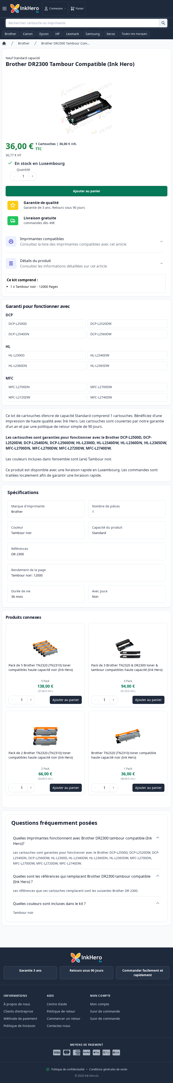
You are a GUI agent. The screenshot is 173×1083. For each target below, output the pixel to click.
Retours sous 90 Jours (86, 970)
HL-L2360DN (18, 365)
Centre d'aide (57, 1004)
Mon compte (99, 1004)
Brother (10, 34)
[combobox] (86, 23)
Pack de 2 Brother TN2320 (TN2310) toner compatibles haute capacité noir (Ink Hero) (41, 755)
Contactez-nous (58, 1026)
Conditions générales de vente (108, 1069)
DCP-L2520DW (101, 323)
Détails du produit (35, 260)
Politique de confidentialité (67, 1069)
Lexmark (72, 34)
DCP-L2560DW (101, 334)
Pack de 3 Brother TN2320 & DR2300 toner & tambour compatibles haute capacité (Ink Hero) (126, 667)
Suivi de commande (105, 1011)
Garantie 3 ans (30, 970)
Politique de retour (61, 1011)
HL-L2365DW (99, 365)
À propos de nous (17, 1004)
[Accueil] (4, 43)
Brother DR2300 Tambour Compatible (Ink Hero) (66, 43)
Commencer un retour (63, 1018)
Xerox (111, 34)
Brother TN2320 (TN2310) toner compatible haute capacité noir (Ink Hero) (123, 755)
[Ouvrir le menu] (4, 8)
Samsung (93, 34)
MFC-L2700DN (19, 387)
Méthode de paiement (20, 1018)
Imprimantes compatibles (42, 238)
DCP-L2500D (18, 323)
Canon (28, 34)
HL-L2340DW (99, 355)
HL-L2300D (17, 355)
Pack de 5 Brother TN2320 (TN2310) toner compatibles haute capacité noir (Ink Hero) (41, 667)
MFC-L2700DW (101, 387)
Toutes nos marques (134, 34)
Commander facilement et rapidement (142, 972)
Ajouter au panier (118, 192)
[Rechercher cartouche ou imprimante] (163, 23)
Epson (44, 34)
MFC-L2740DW (101, 397)
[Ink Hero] (25, 8)
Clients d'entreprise (18, 1011)
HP (57, 34)
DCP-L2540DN (19, 334)
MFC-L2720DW (19, 397)
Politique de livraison (19, 1026)
